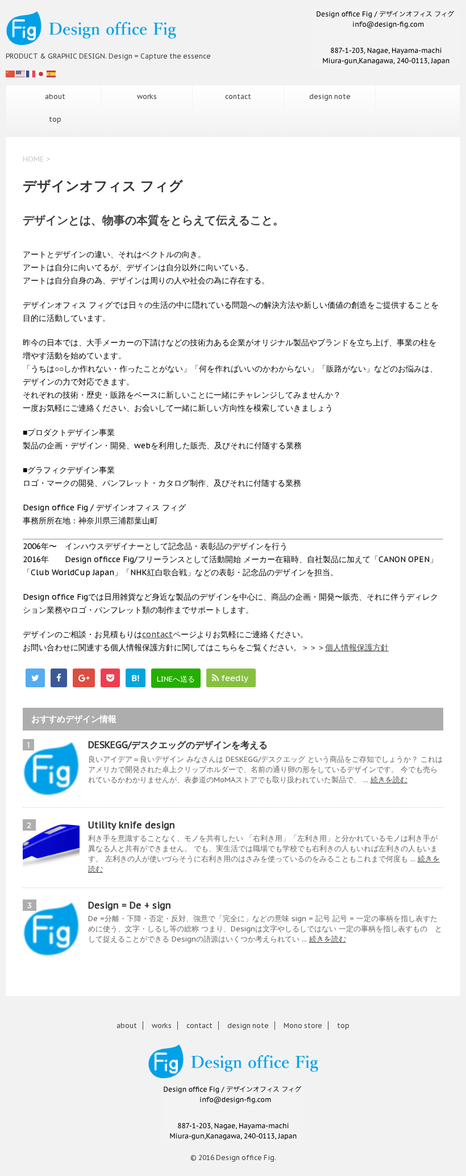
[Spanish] (52, 73)
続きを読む (389, 780)
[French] (31, 73)
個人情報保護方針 (357, 647)
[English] (21, 73)
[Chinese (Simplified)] (11, 73)
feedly (234, 677)
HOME (33, 159)
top (55, 119)
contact (238, 96)
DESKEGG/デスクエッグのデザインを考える (178, 744)
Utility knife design (131, 825)
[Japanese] (41, 73)
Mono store (303, 1025)
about (55, 96)
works (147, 96)
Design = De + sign (129, 905)
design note (330, 96)
